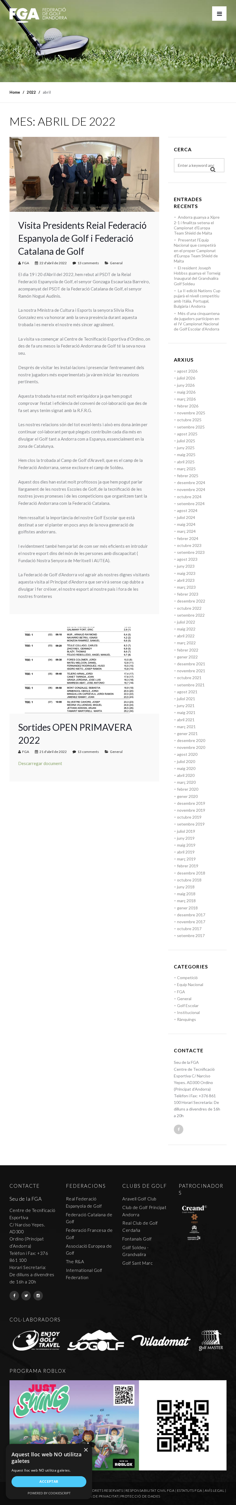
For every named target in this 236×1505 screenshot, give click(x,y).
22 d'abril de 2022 (53, 263)
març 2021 (186, 726)
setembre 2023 (191, 552)
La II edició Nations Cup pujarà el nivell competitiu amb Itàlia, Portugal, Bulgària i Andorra (197, 298)
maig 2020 (186, 768)
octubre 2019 (189, 817)
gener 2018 (187, 907)
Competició (187, 977)
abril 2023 (186, 580)
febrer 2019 (187, 865)
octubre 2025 (189, 419)
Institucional (188, 1012)
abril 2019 (186, 851)
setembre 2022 (191, 615)
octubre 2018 (189, 879)
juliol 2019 (186, 831)
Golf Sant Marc (137, 1263)
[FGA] (38, 15)
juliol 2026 (186, 377)
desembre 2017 (191, 914)
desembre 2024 (191, 482)
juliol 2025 (186, 440)
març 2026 (186, 398)
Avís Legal (214, 1490)
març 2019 (186, 858)
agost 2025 (187, 433)
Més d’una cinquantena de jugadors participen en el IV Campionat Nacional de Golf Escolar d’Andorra (197, 321)
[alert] (49, 1471)
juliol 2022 (186, 622)
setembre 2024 (191, 503)
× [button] (85, 1450)
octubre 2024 (189, 496)
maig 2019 (186, 845)
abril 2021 (186, 719)
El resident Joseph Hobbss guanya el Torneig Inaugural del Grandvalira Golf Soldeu (197, 275)
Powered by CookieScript (49, 1493)
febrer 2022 (187, 649)
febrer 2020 (187, 789)
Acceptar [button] (48, 1481)
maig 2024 (186, 524)
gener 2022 (187, 656)
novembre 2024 (191, 489)
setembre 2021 (191, 684)
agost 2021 (187, 691)
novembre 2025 (191, 412)
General (116, 263)
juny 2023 (186, 566)
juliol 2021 (186, 698)
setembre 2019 (191, 824)
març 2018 (186, 900)
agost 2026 (187, 371)
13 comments (88, 263)
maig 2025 (186, 454)
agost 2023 (187, 559)
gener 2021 (187, 733)
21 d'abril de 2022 (53, 751)
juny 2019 (186, 838)
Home (14, 92)
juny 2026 (186, 385)
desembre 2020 (191, 740)
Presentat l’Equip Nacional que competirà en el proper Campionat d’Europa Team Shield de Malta (196, 250)
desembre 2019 (191, 803)
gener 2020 (187, 796)
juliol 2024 (186, 517)
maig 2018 (186, 893)
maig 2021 (186, 712)
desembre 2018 (191, 872)
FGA (25, 263)
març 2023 (186, 587)
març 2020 (186, 782)
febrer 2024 (187, 538)
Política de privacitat (97, 1496)
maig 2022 (186, 628)
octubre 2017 (189, 928)
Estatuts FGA (189, 1490)
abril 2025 (186, 461)
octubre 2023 (189, 545)
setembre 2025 (191, 426)
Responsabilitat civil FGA (150, 1490)
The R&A (75, 1261)
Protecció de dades (140, 1496)
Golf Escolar (188, 1005)
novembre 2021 (191, 670)
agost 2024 (187, 510)
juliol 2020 (186, 761)
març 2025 (186, 468)
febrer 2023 (187, 594)
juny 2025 (186, 447)
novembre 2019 (191, 810)
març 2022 (186, 642)
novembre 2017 (191, 921)
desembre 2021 (191, 663)
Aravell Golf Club (139, 1198)
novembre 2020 (191, 747)
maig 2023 (186, 573)
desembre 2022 (191, 600)
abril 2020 (186, 775)
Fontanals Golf (137, 1238)
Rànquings (186, 1019)
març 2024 (186, 531)
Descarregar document (40, 763)
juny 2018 (186, 886)
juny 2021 (186, 705)
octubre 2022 (189, 608)
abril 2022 (186, 635)
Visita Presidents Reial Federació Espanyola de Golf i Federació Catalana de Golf (82, 238)
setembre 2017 (191, 935)
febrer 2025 (187, 475)
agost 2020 (187, 754)
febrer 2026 (187, 405)
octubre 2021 (189, 677)
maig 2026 (186, 392)
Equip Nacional (190, 984)
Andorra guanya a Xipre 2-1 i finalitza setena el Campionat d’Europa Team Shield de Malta (197, 225)
